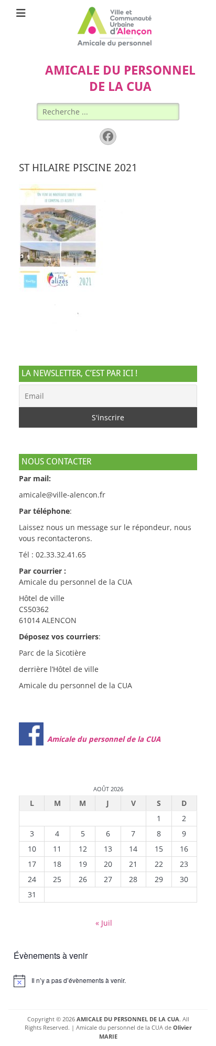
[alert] (108, 981)
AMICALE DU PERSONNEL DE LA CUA (128, 1019)
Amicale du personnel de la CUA (103, 739)
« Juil (103, 923)
